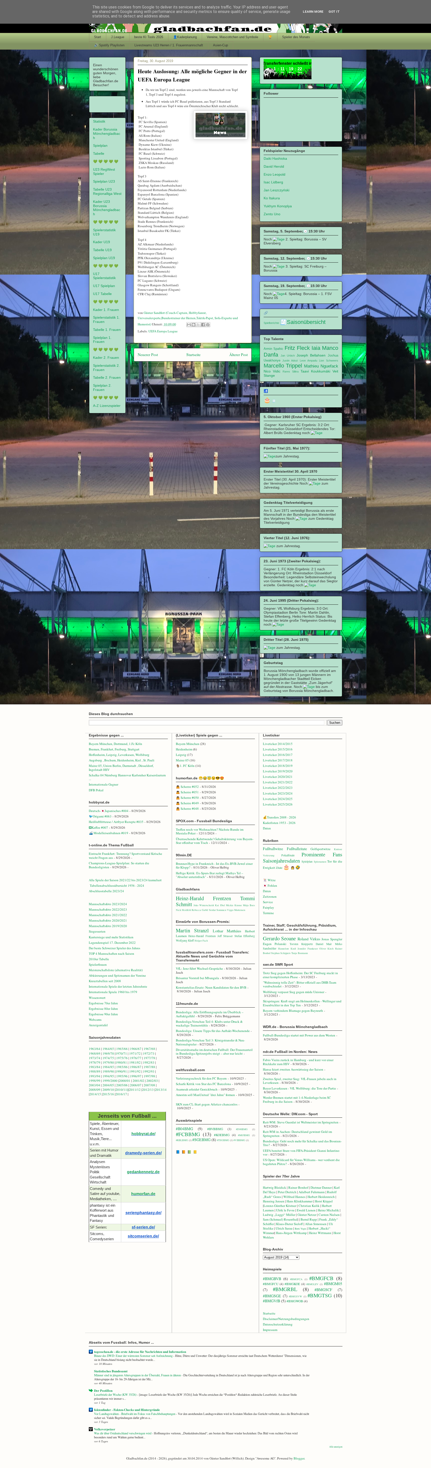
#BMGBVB (272, 1278)
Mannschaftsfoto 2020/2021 (108, 920)
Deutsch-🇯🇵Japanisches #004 (108, 810)
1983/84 (94, 1067)
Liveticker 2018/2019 (278, 765)
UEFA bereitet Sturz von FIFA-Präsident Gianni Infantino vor (301, 1152)
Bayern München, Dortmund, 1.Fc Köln (115, 743)
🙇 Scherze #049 (187, 803)
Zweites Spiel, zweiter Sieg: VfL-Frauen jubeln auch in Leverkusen (299, 1081)
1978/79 (94, 1062)
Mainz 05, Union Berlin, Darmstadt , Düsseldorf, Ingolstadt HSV (121, 767)
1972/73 (148, 1053)
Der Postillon (103, 1390)
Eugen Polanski (274, 944)
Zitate (279, 868)
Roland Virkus (309, 938)
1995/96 (122, 1076)
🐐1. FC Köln (185, 765)
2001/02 (138, 1080)
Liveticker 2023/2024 (278, 793)
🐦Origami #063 (100, 816)
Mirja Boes (249, 905)
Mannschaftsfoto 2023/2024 (108, 904)
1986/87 (135, 1067)
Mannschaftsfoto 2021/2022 (108, 915)
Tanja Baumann (299, 953)
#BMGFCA (296, 1279)
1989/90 (108, 1071)
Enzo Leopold (274, 174)
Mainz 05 (182, 760)
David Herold (274, 166)
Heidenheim (184, 749)
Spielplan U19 (104, 258)
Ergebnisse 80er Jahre (103, 1008)
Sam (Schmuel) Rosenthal (280, 1219)
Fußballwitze (273, 848)
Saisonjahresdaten (281, 860)
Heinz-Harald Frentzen (203, 898)
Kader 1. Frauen (106, 310)
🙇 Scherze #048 (187, 808)
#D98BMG (242, 1129)
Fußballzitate (297, 848)
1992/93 (148, 1071)
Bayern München (187, 743)
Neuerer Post (148, 354)
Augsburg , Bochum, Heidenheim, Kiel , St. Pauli (121, 760)
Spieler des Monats (296, 37)
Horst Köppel (324, 1201)
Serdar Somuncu (217, 910)
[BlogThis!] (193, 324)
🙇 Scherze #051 (187, 792)
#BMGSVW (295, 1296)
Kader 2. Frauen (106, 358)
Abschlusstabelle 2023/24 (106, 891)
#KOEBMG (221, 1135)
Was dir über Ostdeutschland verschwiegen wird (123, 1433)
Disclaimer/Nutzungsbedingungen (286, 1319)
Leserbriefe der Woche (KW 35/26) (115, 1394)
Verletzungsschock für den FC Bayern (201, 1078)
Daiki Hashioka (275, 158)
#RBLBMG (182, 1140)
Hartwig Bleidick (274, 1187)
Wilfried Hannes (294, 1196)
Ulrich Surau (284, 1228)
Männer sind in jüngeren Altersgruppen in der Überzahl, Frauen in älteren (138, 1375)
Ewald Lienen (306, 1210)
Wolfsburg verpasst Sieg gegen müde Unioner (293, 992)
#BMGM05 (333, 1283)
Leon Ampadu (308, 360)
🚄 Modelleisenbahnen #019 (108, 833)
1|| (126, 1089)
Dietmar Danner (321, 1187)
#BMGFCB (321, 1278)
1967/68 (149, 1048)
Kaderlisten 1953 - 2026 (279, 822)
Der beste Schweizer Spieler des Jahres (114, 948)
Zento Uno (272, 214)
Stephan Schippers (281, 953)
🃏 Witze (269, 880)
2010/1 (120, 1089)
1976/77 (136, 1058)
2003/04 (94, 1085)
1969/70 (108, 1053)
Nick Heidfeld (183, 910)
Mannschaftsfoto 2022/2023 (108, 909)
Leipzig (181, 754)
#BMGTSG (320, 1295)
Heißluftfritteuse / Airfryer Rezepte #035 (116, 821)
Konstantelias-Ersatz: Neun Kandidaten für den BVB (211, 987)
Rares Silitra (291, 371)
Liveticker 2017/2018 (278, 760)
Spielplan (100, 145)
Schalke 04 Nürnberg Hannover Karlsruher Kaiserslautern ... (127, 777)
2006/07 (135, 1085)
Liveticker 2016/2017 (278, 754)
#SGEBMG (201, 1139)
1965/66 (122, 1048)
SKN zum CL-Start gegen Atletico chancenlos (206, 1104)
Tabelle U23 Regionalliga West (107, 191)
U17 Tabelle (102, 294)
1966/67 (135, 1048)
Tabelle (98, 153)
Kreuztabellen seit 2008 (105, 981)
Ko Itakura (272, 198)
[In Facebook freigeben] (203, 324)
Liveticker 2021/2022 (278, 782)
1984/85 (108, 1067)
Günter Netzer (307, 1214)
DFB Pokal (96, 790)
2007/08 (149, 1085)
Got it (334, 11)
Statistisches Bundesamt (110, 1371)
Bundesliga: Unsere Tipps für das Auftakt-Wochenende (213, 1030)
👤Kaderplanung (185, 37)
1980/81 (121, 1062)
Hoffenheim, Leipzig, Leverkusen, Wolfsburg (119, 754)
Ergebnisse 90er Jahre (103, 1014)
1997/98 (149, 1076)
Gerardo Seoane (279, 938)
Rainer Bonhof (298, 1187)
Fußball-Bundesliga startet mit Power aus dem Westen (299, 1035)
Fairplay (268, 907)
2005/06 (122, 1085)
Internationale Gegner (103, 784)
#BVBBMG (215, 1129)
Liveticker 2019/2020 (278, 771)
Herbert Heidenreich (321, 1196)
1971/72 (135, 1053)
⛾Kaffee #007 (98, 827)
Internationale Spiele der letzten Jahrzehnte (118, 986)
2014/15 (95, 1094)
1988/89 (94, 1071)
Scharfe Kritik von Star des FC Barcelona (203, 1084)
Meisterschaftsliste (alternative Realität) (116, 970)
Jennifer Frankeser (308, 948)
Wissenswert (97, 997)
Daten (267, 828)
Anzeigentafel (98, 1025)
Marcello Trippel (283, 366)
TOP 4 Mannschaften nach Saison (111, 953)
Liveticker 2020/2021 (278, 776)
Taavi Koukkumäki (315, 371)
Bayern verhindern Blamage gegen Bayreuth (293, 1010)
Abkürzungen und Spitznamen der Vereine (117, 975)
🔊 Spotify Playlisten (109, 45)
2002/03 (152, 1080)
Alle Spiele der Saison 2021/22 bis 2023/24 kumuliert (125, 880)
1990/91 (121, 1071)
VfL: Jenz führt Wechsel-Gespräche (199, 968)
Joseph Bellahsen (311, 355)
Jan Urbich (288, 355)
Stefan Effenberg (244, 936)
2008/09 (95, 1089)
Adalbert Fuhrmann (312, 1192)
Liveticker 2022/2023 (278, 787)
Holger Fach (201, 940)
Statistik (99, 121)
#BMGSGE (272, 1295)
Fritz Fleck (297, 348)
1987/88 (150, 1067)
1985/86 (122, 1067)
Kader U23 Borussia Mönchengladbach (106, 208)
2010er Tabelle (99, 959)
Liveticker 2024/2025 (278, 799)
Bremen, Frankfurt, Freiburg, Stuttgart (114, 749)
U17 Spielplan (104, 286)
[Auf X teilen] (198, 324)
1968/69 (95, 1053)
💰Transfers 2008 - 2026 (279, 817)
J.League (117, 37)
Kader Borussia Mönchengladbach (106, 133)
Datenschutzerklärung (278, 1324)
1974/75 (108, 1058)
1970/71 (121, 1053)
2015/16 (108, 1094)
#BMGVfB (271, 1300)
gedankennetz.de (143, 1172)
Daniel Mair (324, 944)
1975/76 (122, 1058)
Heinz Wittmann (320, 1233)
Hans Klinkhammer (300, 1201)
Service (268, 902)
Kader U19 (101, 242)
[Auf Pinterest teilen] (207, 324)
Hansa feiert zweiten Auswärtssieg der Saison (293, 1069)
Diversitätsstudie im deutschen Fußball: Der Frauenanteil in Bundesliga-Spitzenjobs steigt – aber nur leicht (214, 1051)
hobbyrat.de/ (143, 1134)
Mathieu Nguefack (321, 366)
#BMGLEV (312, 1284)
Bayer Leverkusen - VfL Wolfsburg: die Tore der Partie (299, 1088)
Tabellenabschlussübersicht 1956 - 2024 (117, 885)
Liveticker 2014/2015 (278, 743)
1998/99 (94, 1080)
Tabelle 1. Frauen (107, 330)
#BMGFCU (270, 1284)
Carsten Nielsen (329, 1214)
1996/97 (135, 1076)
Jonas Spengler (332, 939)
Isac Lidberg (273, 182)
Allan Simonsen (315, 1224)
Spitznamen (320, 861)
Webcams (95, 1019)
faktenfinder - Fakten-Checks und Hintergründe (127, 1409)
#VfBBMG (239, 1140)
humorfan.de (143, 1194)
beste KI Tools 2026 (148, 37)
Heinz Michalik (328, 1210)
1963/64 (95, 1048)
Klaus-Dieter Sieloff (289, 1224)
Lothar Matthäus (227, 930)
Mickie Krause (234, 905)
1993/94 (94, 1076)
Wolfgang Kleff (185, 940)
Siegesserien (97, 931)
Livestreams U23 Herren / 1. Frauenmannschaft (168, 45)
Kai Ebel (220, 905)
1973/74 (94, 1058)
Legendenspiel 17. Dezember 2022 (112, 942)
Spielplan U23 (104, 181)
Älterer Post (238, 354)
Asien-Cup (220, 45)
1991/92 (135, 1071)
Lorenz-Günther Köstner (280, 1205)
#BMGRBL (285, 1289)
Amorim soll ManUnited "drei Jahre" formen (205, 1095)
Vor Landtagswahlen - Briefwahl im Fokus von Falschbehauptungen (135, 1414)
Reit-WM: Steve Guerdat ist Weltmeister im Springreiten (300, 1122)
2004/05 (108, 1085)
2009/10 (108, 1089)
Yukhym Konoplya (278, 206)
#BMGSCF (323, 1289)
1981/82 (135, 1062)
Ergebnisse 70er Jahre (103, 1003)
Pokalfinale (288, 855)
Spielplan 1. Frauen (102, 340)
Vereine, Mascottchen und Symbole (232, 37)
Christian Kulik (309, 1205)
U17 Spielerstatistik (104, 276)
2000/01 (124, 1080)
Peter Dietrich (287, 1192)
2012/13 (148, 1089)
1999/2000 (110, 1080)
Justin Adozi (290, 360)
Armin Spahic (273, 349)
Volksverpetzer (104, 1429)
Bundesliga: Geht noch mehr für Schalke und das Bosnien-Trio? (302, 1143)
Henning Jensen (273, 1201)
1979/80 (108, 1062)
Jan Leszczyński (276, 190)
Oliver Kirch (326, 948)
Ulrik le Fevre (285, 1210)
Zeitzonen (270, 896)
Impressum (270, 1329)
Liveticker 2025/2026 (278, 804)
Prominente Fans (322, 854)
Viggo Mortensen (236, 910)
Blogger (299, 1458)
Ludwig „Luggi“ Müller (279, 1214)
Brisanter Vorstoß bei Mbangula (197, 978)
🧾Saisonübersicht (302, 322)
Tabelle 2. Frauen (107, 377)
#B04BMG (184, 1128)
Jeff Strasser (225, 936)
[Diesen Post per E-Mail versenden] (188, 324)
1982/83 (149, 1062)
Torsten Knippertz (301, 944)
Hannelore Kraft (287, 948)
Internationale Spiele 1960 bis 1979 (113, 992)
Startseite (193, 354)
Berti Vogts (300, 1228)
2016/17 (121, 1094)
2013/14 (161, 1089)
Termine (268, 913)
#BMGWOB (295, 1301)
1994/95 (108, 1076)
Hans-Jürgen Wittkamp (291, 1233)
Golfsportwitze (320, 849)
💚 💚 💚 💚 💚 (105, 161)
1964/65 (109, 1048)
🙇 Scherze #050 (187, 797)
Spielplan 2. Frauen (102, 387)
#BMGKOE (292, 1284)
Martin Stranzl (192, 930)
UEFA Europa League (163, 331)
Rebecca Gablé (200, 910)
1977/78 (149, 1058)
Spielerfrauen (98, 964)
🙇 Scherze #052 (187, 786)
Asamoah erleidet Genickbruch (196, 1089)
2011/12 (135, 1089)
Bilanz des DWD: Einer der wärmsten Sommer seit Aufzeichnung (133, 1356)
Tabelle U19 (102, 250)
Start (97, 37)
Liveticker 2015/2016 (278, 749)
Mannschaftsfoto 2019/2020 (108, 926)
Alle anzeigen (335, 1446)
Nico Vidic (272, 371)
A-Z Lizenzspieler (106, 406)
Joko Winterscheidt (204, 905)
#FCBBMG (188, 1134)
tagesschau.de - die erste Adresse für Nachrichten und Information (140, 1351)
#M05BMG (244, 1135)
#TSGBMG (223, 1140)
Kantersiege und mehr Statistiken (111, 937)
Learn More (313, 11)
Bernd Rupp (309, 1219)
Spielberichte (271, 322)
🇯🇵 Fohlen (270, 885)
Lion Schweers (328, 360)
